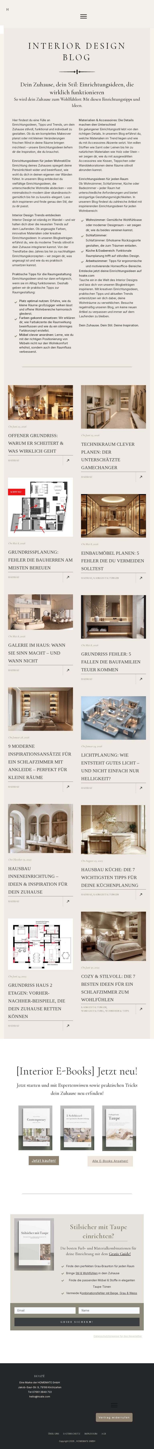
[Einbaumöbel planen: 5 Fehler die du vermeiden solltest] (113, 516)
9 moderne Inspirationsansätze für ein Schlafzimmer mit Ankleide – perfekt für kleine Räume (39, 762)
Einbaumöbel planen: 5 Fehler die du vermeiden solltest (112, 561)
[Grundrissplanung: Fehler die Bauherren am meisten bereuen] (40, 507)
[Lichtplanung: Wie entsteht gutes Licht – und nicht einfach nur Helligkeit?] (113, 718)
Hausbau (13, 460)
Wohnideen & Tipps (117, 1010)
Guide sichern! (77, 1322)
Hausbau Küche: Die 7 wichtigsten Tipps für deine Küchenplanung (109, 877)
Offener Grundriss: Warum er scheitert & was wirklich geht (36, 443)
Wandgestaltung (92, 1010)
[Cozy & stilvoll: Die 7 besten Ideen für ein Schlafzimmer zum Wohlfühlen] (113, 936)
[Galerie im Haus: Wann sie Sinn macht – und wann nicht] (40, 612)
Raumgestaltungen (106, 578)
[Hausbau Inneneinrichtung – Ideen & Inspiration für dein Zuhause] (40, 828)
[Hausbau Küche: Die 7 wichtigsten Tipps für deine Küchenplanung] (113, 829)
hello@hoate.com (39, 1396)
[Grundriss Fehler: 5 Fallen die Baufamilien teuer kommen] (113, 617)
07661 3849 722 (42, 1391)
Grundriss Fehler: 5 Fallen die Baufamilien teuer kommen (111, 662)
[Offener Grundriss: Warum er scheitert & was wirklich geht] (40, 402)
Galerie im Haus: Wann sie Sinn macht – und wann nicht (36, 653)
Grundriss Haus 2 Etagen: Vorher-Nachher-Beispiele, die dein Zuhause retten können (36, 1001)
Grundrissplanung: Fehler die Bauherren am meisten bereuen (40, 560)
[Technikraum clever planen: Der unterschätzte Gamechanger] (113, 407)
